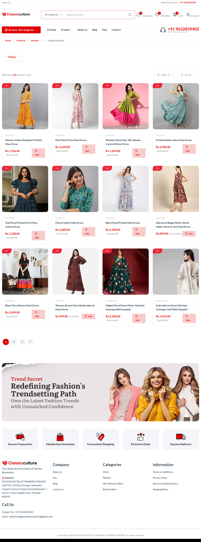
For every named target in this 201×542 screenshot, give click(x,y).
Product (66, 29)
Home (52, 29)
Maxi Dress (9, 135)
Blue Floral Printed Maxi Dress (123, 222)
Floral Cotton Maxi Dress (69, 222)
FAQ (104, 29)
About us (82, 29)
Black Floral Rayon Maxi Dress (22, 305)
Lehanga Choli (111, 300)
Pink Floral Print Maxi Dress (71, 139)
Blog (94, 29)
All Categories (21, 29)
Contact (116, 29)
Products (20, 40)
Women (35, 40)
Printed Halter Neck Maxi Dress (174, 139)
